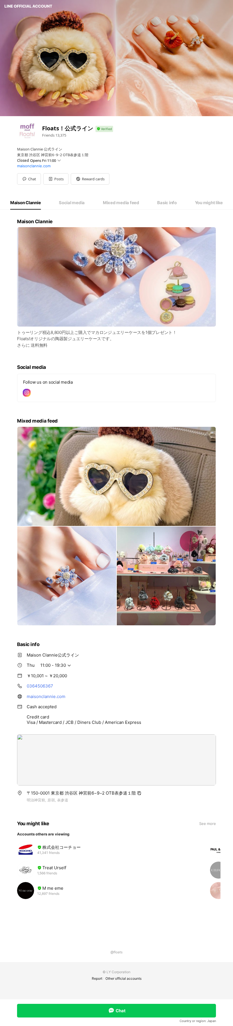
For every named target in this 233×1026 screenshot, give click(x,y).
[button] (55, 179)
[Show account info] (104, 129)
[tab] (25, 203)
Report (97, 978)
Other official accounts (123, 978)
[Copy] (139, 793)
